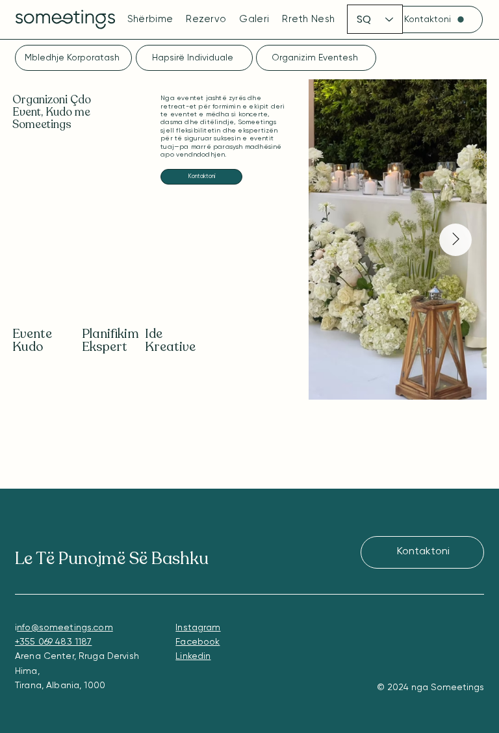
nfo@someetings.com (65, 627)
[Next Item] (455, 240)
